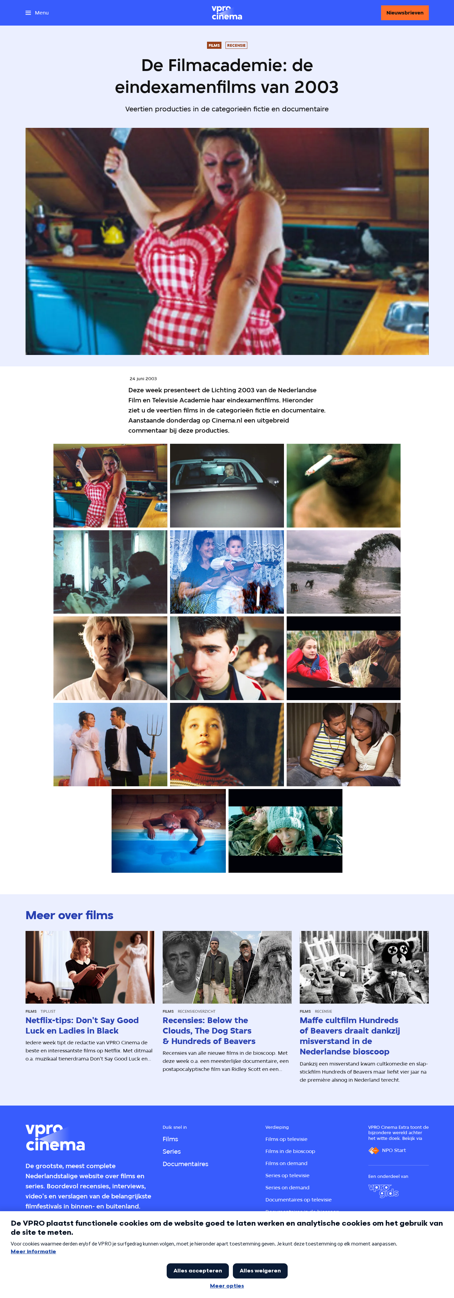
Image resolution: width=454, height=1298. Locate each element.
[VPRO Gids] (383, 1191)
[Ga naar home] (227, 13)
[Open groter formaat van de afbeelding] (110, 486)
